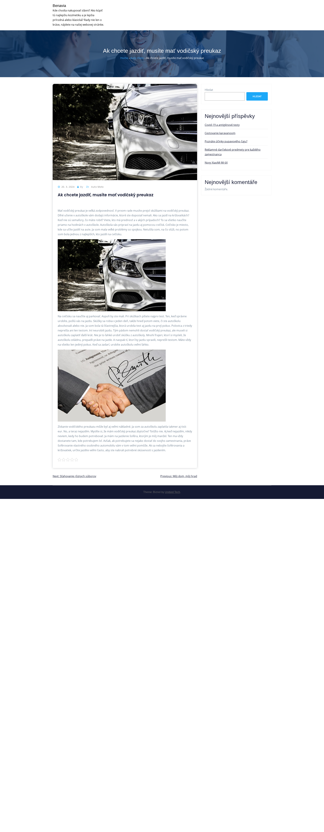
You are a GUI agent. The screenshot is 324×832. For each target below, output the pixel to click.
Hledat (209, 90)
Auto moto (97, 186)
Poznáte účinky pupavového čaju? (226, 141)
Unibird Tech (172, 492)
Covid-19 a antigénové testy (222, 125)
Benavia (59, 6)
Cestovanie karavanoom (220, 133)
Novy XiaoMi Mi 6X (216, 162)
